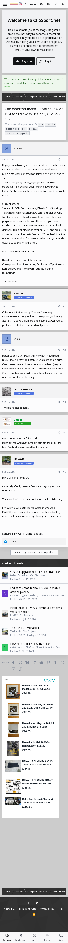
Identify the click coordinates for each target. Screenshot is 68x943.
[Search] (63, 4)
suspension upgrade (17, 133)
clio (24, 128)
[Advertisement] (34, 853)
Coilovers (7, 312)
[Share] (59, 159)
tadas (13, 575)
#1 (64, 159)
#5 (64, 432)
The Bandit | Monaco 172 (26, 628)
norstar (14, 595)
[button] (48, 4)
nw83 (13, 647)
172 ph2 (50, 124)
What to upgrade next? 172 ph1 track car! (35, 572)
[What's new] (56, 4)
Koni (4, 268)
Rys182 (14, 615)
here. (7, 86)
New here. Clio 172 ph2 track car (30, 643)
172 (41, 124)
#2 (64, 306)
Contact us (9, 908)
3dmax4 (12, 124)
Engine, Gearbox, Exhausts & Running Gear (42, 595)
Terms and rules (27, 908)
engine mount (52, 221)
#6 (64, 471)
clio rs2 (33, 128)
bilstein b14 (12, 128)
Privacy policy (47, 908)
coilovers (29, 268)
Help (60, 908)
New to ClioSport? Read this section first (39, 647)
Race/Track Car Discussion (32, 575)
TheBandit (15, 631)
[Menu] (5, 4)
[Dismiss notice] (62, 79)
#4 (64, 402)
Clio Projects (26, 615)
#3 (64, 349)
